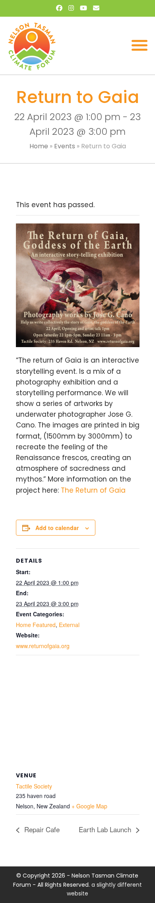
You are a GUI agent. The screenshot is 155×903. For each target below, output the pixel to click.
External (69, 625)
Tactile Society (34, 786)
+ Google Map (89, 806)
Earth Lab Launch (106, 829)
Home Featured (36, 625)
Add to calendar (57, 528)
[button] (139, 45)
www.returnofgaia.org (43, 646)
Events (64, 146)
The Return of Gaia (93, 490)
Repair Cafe (41, 829)
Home (38, 146)
